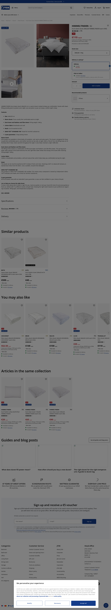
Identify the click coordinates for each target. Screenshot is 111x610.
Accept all (83, 603)
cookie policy (57, 596)
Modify (29, 603)
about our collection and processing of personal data (32, 596)
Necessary (57, 603)
